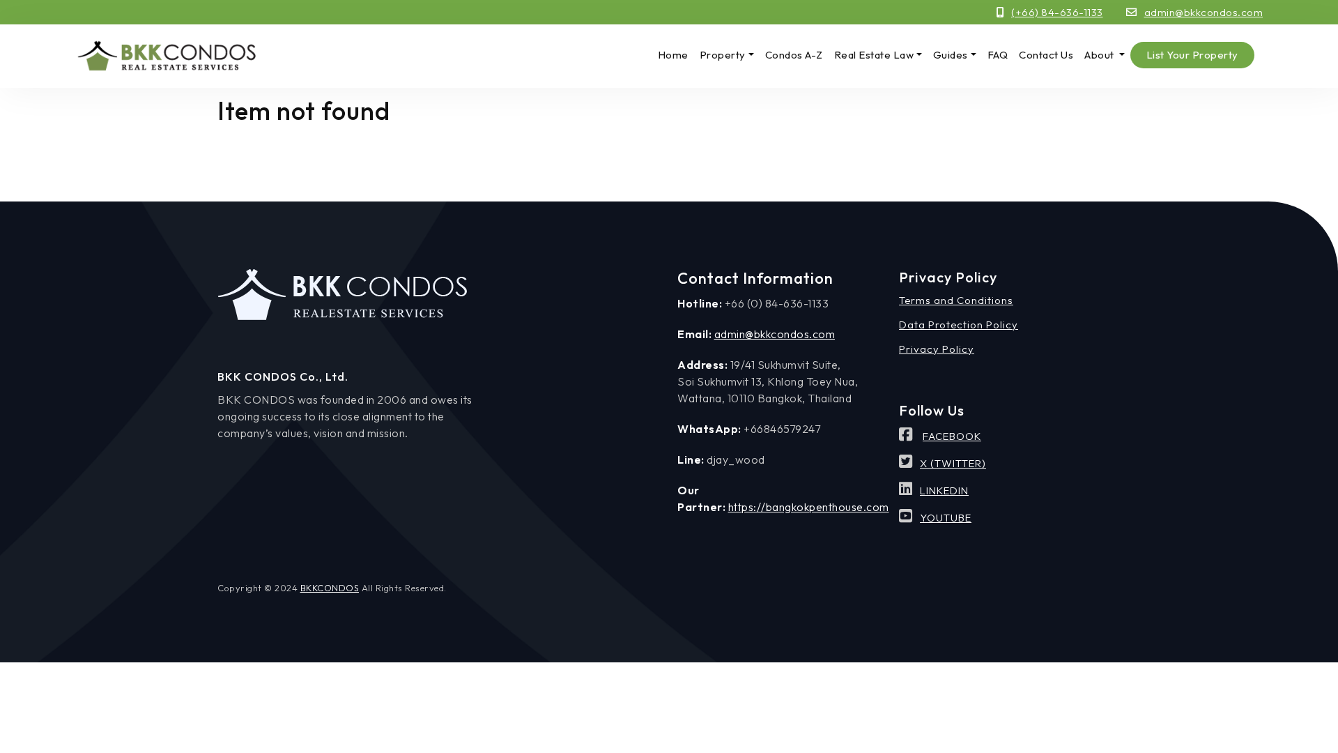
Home (673, 54)
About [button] (1100, 54)
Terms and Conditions (956, 300)
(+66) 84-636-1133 (1057, 12)
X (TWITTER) (953, 463)
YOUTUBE (945, 517)
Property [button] (723, 54)
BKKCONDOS (330, 587)
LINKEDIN (944, 490)
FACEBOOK (952, 436)
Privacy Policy (936, 349)
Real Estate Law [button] (874, 54)
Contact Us (1046, 54)
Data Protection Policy (958, 324)
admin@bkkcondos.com (1203, 12)
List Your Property (1192, 54)
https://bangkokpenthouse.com (808, 507)
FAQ (997, 54)
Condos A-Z (794, 54)
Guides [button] (950, 54)
